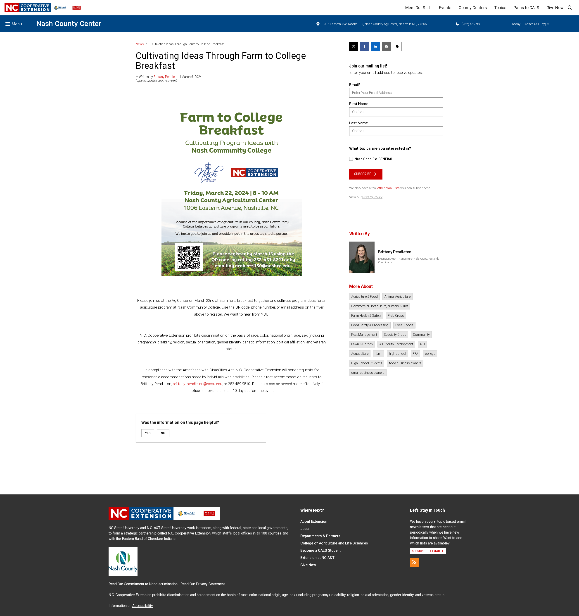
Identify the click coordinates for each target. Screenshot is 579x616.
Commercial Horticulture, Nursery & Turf (379, 306)
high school (397, 353)
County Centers (473, 7)
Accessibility (142, 606)
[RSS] (414, 562)
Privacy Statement (210, 584)
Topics (500, 7)
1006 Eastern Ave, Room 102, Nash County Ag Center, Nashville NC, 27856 (374, 24)
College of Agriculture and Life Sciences (334, 543)
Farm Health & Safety (366, 315)
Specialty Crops (395, 334)
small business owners (367, 372)
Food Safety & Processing (370, 325)
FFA (415, 353)
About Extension (313, 521)
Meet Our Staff (418, 7)
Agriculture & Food (364, 296)
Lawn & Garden (362, 344)
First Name (358, 103)
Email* (354, 84)
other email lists (388, 188)
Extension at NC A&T (317, 558)
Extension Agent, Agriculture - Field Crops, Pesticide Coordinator (408, 260)
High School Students (366, 363)
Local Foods (404, 325)
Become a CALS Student (320, 550)
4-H (422, 344)
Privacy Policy (372, 197)
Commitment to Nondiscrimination (151, 584)
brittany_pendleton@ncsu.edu (197, 383)
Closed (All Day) (535, 24)
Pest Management (364, 334)
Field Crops (396, 315)
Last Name (358, 123)
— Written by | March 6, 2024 (169, 77)
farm (378, 353)
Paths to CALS (526, 7)
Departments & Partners (320, 536)
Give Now (555, 7)
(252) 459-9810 (472, 24)
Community (421, 334)
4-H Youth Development (396, 344)
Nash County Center (68, 23)
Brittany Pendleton (166, 77)
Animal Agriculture (397, 296)
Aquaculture (359, 353)
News (140, 44)
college (430, 353)
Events (445, 7)
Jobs (304, 529)
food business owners (405, 363)
